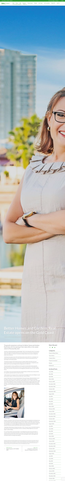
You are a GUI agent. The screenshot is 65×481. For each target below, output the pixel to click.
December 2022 (52, 473)
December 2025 (52, 384)
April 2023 (51, 463)
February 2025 (52, 408)
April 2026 (51, 376)
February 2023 (52, 468)
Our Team (40, 3)
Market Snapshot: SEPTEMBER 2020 (12, 449)
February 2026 (52, 381)
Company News (52, 358)
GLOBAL (62, 0)
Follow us (25, 4)
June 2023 (51, 458)
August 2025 (51, 394)
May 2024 (51, 431)
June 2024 (51, 428)
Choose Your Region (51, 0)
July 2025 (51, 396)
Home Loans (30, 3)
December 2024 (52, 413)
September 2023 (52, 451)
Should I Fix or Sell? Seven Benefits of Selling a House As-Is (31, 449)
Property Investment (53, 360)
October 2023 (51, 448)
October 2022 (51, 478)
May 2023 (51, 461)
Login (8, 0)
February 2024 (52, 438)
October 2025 (51, 389)
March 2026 (51, 379)
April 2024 (51, 433)
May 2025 (51, 401)
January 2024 (51, 441)
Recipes (50, 363)
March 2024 (51, 436)
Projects (24, 3)
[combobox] (57, 0)
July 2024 (51, 426)
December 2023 (52, 443)
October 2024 (51, 418)
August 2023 (51, 453)
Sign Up (11, 0)
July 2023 (51, 456)
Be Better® (51, 365)
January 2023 (51, 471)
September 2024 (52, 421)
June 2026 (51, 371)
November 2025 (52, 386)
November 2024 (52, 416)
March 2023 (51, 466)
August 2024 (51, 423)
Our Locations (47, 3)
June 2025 (51, 398)
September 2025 (52, 391)
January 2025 (51, 411)
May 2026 (51, 374)
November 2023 (52, 446)
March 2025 (51, 406)
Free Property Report (17, 4)
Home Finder (4, 0)
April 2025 (51, 403)
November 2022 (52, 475)
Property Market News (22, 336)
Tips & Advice (51, 355)
